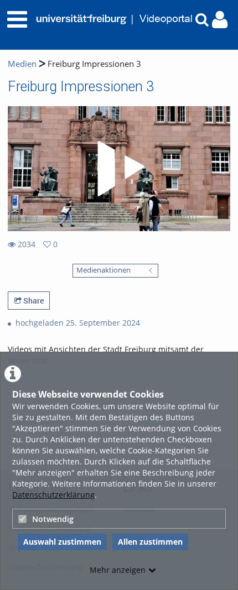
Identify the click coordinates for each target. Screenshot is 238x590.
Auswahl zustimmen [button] (62, 541)
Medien (22, 64)
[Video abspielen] (119, 168)
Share (33, 300)
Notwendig (53, 519)
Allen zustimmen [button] (150, 541)
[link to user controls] (220, 19)
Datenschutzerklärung (53, 494)
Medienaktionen (103, 270)
